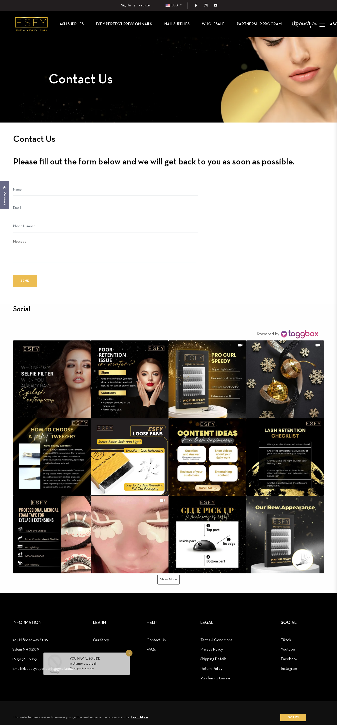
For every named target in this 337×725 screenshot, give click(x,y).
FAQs (151, 649)
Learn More (139, 717)
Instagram (289, 669)
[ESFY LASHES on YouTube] (215, 5)
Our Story (101, 640)
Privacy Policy (211, 649)
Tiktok (286, 640)
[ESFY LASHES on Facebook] (196, 5)
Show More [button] (168, 579)
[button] (52, 379)
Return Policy (211, 669)
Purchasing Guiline (215, 678)
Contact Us (156, 640)
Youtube (288, 649)
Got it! (293, 717)
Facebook (289, 659)
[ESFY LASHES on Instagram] (205, 5)
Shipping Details (213, 659)
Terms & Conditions (216, 640)
